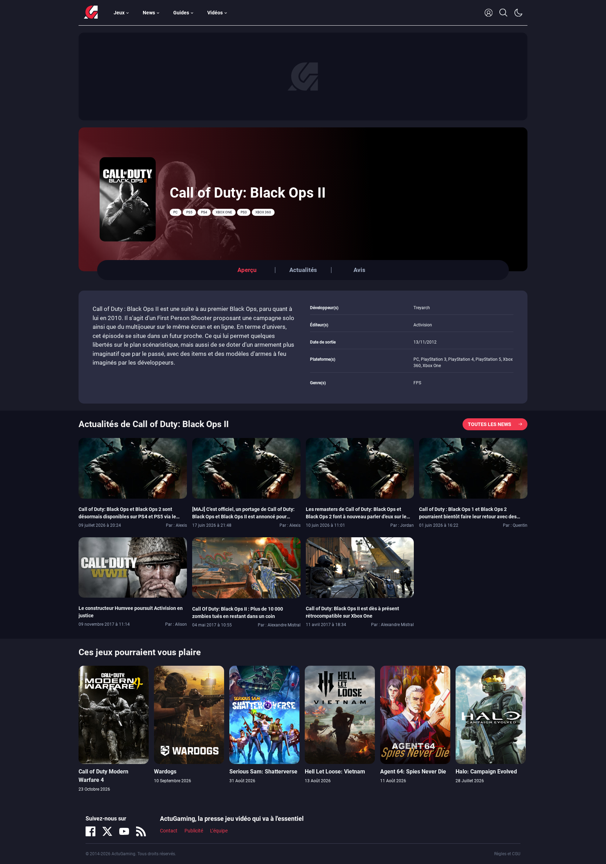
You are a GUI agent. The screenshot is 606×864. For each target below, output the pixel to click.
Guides (181, 12)
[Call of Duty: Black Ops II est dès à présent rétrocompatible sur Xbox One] (360, 567)
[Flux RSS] (141, 831)
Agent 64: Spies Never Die (413, 771)
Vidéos (215, 12)
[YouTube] (124, 831)
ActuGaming (91, 13)
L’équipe (219, 830)
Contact (168, 830)
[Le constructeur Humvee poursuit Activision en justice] (133, 566)
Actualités (303, 269)
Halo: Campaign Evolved (486, 771)
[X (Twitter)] (107, 831)
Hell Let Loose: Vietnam (335, 771)
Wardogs (165, 771)
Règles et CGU (507, 853)
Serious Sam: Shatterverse (263, 771)
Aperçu (247, 269)
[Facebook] (90, 831)
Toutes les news (489, 424)
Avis (359, 269)
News (149, 12)
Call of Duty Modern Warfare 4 (103, 775)
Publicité (193, 830)
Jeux (119, 12)
